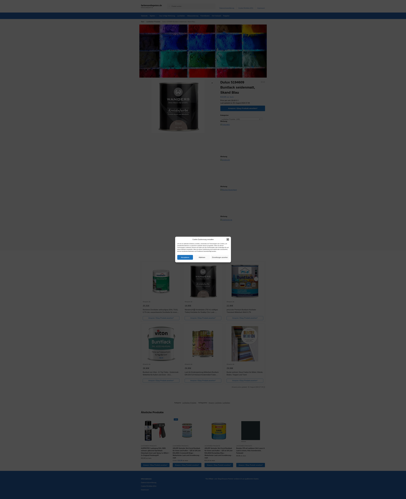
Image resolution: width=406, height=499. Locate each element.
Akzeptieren (185, 257)
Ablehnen (202, 257)
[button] (228, 239)
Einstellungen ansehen (220, 257)
